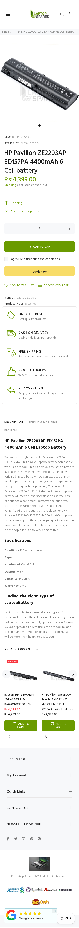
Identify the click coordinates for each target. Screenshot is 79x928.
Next (72, 674)
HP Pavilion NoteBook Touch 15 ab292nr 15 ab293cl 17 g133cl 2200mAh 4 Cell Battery (57, 702)
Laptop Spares (26, 297)
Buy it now (40, 271)
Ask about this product (26, 211)
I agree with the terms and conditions (35, 259)
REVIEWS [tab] (10, 429)
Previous (6, 674)
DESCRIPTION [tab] (13, 421)
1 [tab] (39, 125)
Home (5, 32)
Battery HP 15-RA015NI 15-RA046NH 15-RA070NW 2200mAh (19, 699)
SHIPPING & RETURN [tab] (43, 421)
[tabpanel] (39, 82)
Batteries (30, 303)
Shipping (10, 185)
